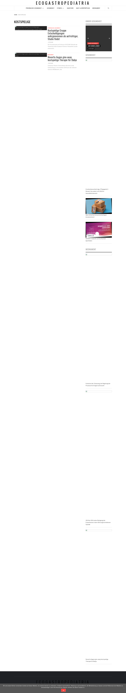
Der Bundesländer (94, 46)
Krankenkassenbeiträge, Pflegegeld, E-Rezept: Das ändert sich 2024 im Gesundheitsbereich (97, 191)
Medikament (96, 8)
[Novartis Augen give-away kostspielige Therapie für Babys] (99, 593)
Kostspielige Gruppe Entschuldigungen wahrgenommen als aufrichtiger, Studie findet (63, 34)
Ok (63, 690)
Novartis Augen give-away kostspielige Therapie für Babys (62, 58)
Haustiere (70, 8)
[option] (99, 38)
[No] (124, 688)
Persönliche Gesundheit (34, 8)
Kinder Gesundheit (93, 43)
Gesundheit (50, 8)
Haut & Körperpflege (83, 8)
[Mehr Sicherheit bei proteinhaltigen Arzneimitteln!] (99, 206)
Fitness (59, 8)
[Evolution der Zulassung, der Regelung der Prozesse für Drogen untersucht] (99, 318)
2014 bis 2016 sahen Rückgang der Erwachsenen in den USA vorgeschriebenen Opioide (98, 522)
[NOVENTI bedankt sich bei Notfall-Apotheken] (99, 229)
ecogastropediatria (63, 682)
